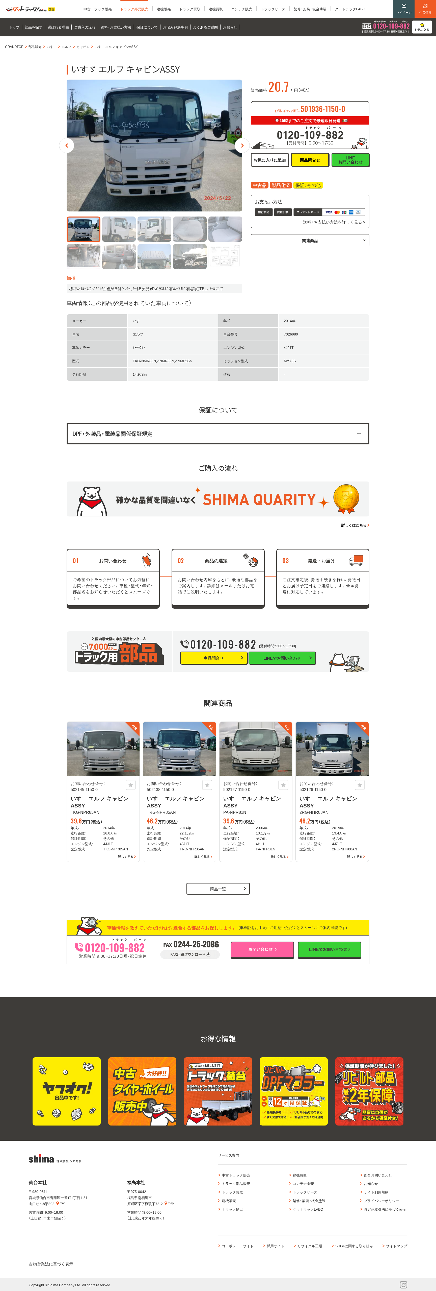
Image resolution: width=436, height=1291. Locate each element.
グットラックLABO (308, 1209)
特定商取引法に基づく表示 (385, 1209)
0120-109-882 (223, 644)
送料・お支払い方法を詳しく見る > (334, 222)
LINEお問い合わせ (350, 160)
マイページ (404, 12)
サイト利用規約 (376, 1191)
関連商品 (310, 240)
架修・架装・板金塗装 (309, 1200)
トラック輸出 (232, 1209)
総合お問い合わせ (378, 1175)
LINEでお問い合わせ (282, 658)
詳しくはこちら (353, 525)
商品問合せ (310, 160)
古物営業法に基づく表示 (51, 1264)
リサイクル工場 (309, 1245)
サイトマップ (396, 1245)
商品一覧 (218, 889)
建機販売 (229, 1200)
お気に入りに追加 (270, 160)
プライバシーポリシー (381, 1200)
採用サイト (275, 1245)
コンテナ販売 (303, 1183)
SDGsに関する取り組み (354, 1245)
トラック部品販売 (236, 1183)
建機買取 (300, 1175)
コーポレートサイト (238, 1245)
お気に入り (422, 29)
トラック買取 (232, 1191)
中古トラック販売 (236, 1175)
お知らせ (371, 1183)
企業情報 (425, 12)
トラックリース (305, 1191)
